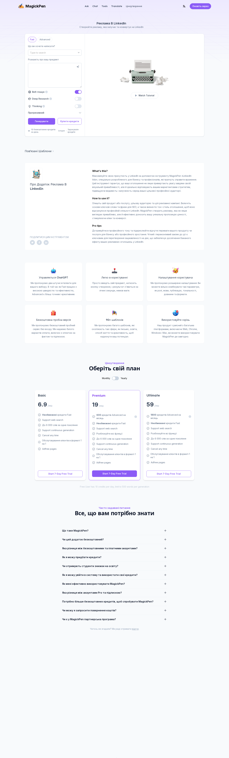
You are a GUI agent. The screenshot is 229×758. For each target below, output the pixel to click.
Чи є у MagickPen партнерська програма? (89, 619)
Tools (104, 6)
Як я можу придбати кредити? (81, 557)
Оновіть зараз (200, 6)
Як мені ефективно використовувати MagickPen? (93, 583)
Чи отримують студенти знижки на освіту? (90, 566)
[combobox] (55, 53)
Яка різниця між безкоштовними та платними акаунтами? (100, 548)
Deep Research (40, 98)
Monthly (106, 378)
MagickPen (35, 6)
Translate (116, 6)
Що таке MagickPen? (75, 530)
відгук (135, 628)
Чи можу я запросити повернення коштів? (89, 610)
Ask (87, 6)
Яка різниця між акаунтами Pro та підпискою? (92, 592)
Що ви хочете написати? (41, 46)
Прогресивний (36, 112)
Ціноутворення (134, 6)
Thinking (36, 106)
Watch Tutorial (146, 95)
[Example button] (77, 66)
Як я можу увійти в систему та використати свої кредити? (100, 574)
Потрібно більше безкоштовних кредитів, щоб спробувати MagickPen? (107, 601)
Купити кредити (69, 121)
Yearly (124, 378)
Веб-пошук (38, 91)
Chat (95, 6)
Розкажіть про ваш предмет (43, 59)
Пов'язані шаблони (38, 151)
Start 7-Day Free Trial (60, 473)
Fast (32, 39)
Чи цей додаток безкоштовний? (83, 539)
